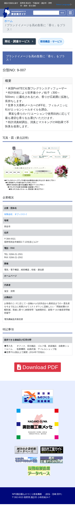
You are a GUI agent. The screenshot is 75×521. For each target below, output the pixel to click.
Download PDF (39, 367)
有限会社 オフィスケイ (15, 214)
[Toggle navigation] (70, 12)
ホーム (8, 20)
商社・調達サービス (18, 41)
